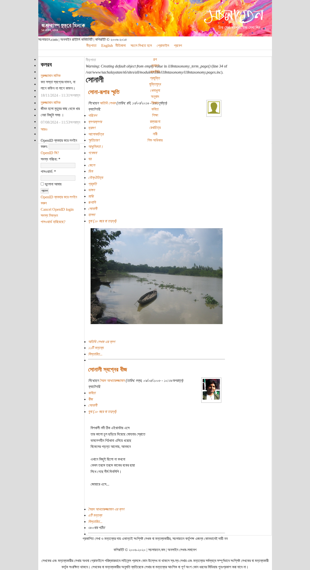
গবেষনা (92, 153)
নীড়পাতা (91, 60)
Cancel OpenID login (57, 209)
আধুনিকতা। (95, 146)
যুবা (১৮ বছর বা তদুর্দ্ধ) (102, 221)
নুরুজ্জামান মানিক (51, 76)
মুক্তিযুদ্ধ (155, 84)
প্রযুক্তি (155, 78)
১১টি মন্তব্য (95, 348)
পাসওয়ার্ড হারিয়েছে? (53, 222)
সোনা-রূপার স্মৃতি (103, 92)
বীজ (90, 399)
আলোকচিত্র (95, 134)
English (107, 45)
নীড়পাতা (91, 45)
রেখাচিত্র (155, 128)
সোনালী (92, 209)
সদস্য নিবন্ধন (49, 215)
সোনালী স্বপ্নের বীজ (107, 369)
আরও (44, 129)
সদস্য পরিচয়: (50, 159)
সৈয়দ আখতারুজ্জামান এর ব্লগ (106, 509)
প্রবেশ (178, 45)
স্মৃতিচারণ (93, 140)
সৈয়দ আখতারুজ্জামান (112, 380)
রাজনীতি (155, 72)
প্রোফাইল (163, 45)
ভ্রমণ (155, 65)
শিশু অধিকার (155, 140)
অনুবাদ (155, 96)
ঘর (89, 159)
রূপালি (92, 202)
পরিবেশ (92, 115)
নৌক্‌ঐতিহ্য (95, 178)
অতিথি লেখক (108, 103)
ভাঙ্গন (91, 190)
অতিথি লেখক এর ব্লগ (101, 342)
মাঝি (90, 196)
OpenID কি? (50, 153)
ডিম (90, 171)
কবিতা (155, 109)
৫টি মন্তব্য (95, 515)
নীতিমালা (120, 45)
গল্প (155, 59)
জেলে (91, 165)
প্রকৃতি (92, 184)
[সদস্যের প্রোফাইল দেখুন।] (214, 112)
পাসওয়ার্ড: (48, 171)
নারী (155, 134)
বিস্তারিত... (95, 354)
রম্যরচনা (155, 121)
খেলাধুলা (155, 90)
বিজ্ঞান (155, 103)
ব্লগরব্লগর (95, 122)
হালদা (91, 215)
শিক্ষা (155, 115)
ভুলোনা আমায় (53, 184)
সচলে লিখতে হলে (141, 45)
